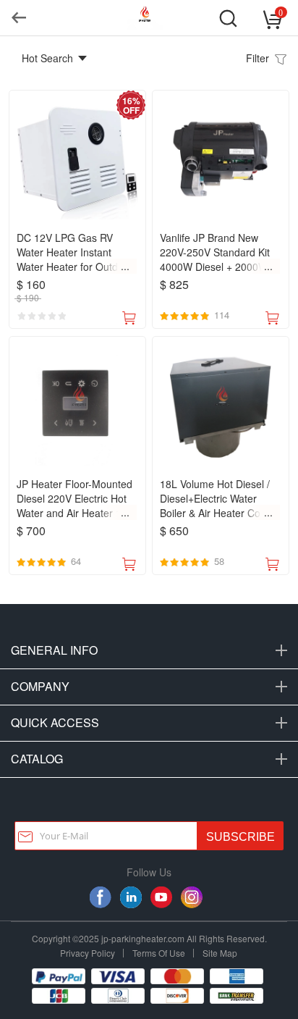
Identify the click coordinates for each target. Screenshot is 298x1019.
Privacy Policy (87, 952)
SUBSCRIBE (240, 837)
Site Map (220, 952)
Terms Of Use (158, 952)
